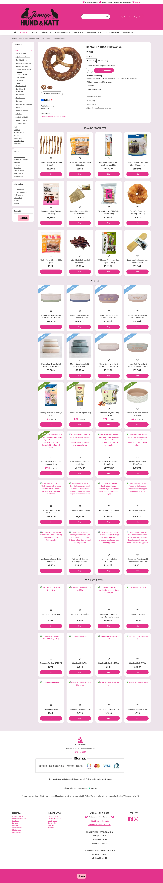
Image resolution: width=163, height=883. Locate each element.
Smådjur (45, 32)
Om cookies (18, 198)
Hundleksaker (20, 98)
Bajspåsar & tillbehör (23, 57)
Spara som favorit (52, 93)
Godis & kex (21, 77)
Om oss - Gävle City (20, 192)
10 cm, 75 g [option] (91, 61)
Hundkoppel (20, 94)
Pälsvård (19, 114)
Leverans (17, 165)
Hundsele (19, 101)
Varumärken (93, 32)
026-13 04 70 (139, 2)
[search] (107, 16)
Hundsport (19, 107)
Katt (32, 32)
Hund (22, 32)
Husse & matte (61, 32)
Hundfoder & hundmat (23, 63)
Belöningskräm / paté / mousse (24, 70)
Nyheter (17, 203)
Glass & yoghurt (22, 74)
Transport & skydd (22, 120)
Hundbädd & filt (21, 60)
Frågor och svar (19, 157)
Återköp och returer (21, 159)
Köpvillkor (17, 168)
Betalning (17, 162)
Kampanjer (128, 32)
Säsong (77, 32)
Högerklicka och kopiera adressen (54, 116)
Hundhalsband (21, 86)
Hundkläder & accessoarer (20, 90)
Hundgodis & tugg (22, 66)
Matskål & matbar (22, 111)
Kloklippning (18, 173)
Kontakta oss (18, 176)
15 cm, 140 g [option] (103, 61)
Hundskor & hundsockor (24, 104)
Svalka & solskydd (22, 117)
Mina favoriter (19, 170)
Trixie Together (112, 32)
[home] (15, 32)
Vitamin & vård (21, 123)
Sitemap (16, 200)
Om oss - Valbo (19, 189)
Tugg (18, 83)
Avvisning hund (21, 54)
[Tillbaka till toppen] (148, 880)
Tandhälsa (20, 80)
